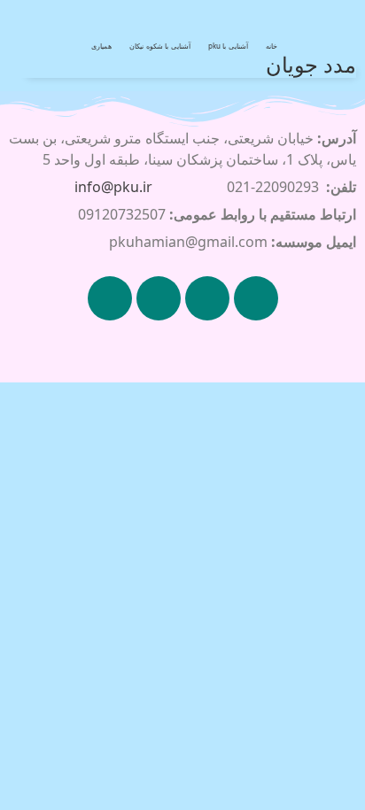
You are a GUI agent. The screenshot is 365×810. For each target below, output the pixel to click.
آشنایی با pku (228, 45)
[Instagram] (256, 298)
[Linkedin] (207, 298)
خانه (271, 45)
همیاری (101, 45)
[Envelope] (110, 298)
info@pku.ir (113, 187)
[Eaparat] (158, 298)
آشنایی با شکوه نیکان (159, 45)
